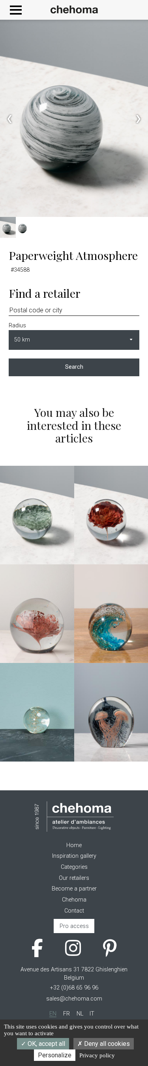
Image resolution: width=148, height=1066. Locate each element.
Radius (17, 325)
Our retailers (74, 878)
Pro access (74, 926)
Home (74, 845)
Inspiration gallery (74, 856)
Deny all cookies (106, 1043)
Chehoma (74, 899)
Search (74, 367)
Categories (74, 867)
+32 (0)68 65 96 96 (74, 987)
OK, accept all (45, 1043)
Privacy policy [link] (97, 1055)
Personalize (54, 1055)
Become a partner (74, 888)
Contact (74, 910)
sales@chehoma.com (74, 998)
